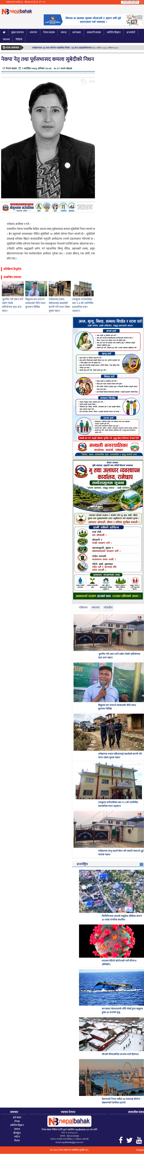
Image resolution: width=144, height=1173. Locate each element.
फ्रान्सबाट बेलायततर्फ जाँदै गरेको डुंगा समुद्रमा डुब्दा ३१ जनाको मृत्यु (122, 1010)
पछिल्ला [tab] (83, 607)
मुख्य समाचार (17, 32)
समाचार (33, 32)
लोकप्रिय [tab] (108, 607)
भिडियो (19, 39)
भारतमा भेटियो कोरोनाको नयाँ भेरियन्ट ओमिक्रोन (119, 962)
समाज (64, 32)
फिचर (17, 1140)
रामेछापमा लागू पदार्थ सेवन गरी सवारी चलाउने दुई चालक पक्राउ (120, 852)
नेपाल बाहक (49, 32)
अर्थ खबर (76, 32)
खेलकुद (17, 1133)
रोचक (17, 1121)
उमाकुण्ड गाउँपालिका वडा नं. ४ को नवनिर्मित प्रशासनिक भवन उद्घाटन (82, 305)
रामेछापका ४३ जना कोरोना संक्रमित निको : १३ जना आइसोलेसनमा (62, 48)
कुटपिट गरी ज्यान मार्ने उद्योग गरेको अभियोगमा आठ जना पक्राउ (12, 305)
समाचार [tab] (96, 607)
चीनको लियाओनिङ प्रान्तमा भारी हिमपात (120, 1054)
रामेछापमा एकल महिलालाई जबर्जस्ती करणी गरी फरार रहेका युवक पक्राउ (59, 305)
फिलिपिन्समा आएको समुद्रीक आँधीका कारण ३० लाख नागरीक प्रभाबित (122, 918)
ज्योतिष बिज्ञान (114, 32)
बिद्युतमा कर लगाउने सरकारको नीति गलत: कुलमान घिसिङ (35, 303)
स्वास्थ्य (6, 39)
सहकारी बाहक (94, 32)
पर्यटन (17, 1136)
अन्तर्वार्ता (130, 32)
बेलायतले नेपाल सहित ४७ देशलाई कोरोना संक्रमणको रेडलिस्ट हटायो (121, 1101)
